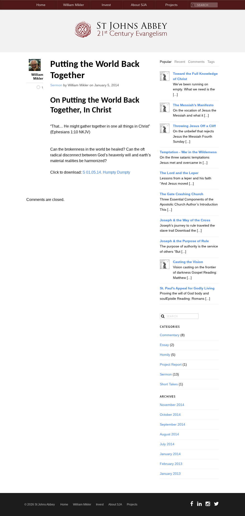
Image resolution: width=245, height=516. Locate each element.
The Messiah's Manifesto (193, 105)
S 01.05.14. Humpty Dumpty (106, 172)
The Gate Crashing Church (181, 194)
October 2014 (170, 414)
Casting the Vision (188, 262)
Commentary (169, 335)
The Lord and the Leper (179, 173)
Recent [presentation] (179, 62)
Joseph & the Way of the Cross (185, 220)
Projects (171, 5)
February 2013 (171, 464)
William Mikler (73, 5)
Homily (165, 355)
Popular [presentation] (166, 62)
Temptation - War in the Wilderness (188, 152)
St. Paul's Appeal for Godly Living (187, 288)
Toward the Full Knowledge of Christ (195, 76)
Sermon (56, 85)
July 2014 (167, 444)
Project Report (171, 364)
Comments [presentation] (196, 62)
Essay (164, 345)
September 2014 (172, 424)
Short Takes (169, 384)
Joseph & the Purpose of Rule (184, 241)
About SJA (139, 5)
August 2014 (169, 434)
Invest (106, 5)
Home (40, 5)
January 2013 (170, 473)
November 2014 (172, 405)
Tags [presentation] (211, 62)
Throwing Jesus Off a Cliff (194, 126)
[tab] (166, 62)
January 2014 (170, 454)
